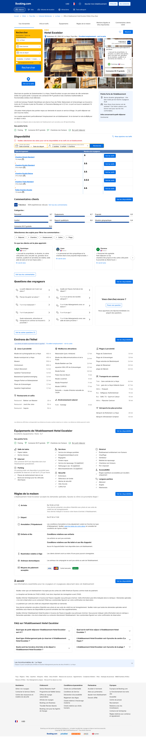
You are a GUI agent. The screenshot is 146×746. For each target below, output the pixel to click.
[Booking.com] (23, 4)
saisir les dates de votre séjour (74, 526)
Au (17, 50)
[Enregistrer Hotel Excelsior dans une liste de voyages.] (120, 31)
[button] (28, 59)
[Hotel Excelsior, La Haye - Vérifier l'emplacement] (45, 36)
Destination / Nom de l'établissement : (23, 36)
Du (17, 43)
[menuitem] (20, 9)
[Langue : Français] (74, 3)
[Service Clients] (80, 3)
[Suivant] (130, 59)
